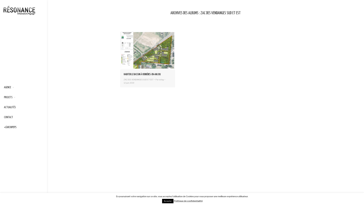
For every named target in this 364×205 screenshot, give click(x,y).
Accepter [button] (168, 201)
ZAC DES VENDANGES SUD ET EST (138, 79)
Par (160, 79)
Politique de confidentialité (188, 201)
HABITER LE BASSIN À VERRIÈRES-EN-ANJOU (142, 74)
